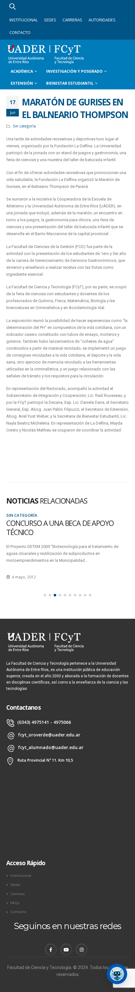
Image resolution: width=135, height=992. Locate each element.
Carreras (72, 20)
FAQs (14, 903)
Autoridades (102, 20)
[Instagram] (82, 949)
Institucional (23, 20)
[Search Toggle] (12, 6)
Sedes (50, 20)
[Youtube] (66, 949)
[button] (44, 595)
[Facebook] (51, 949)
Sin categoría (24, 125)
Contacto (19, 32)
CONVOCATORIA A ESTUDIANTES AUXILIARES (56, 527)
